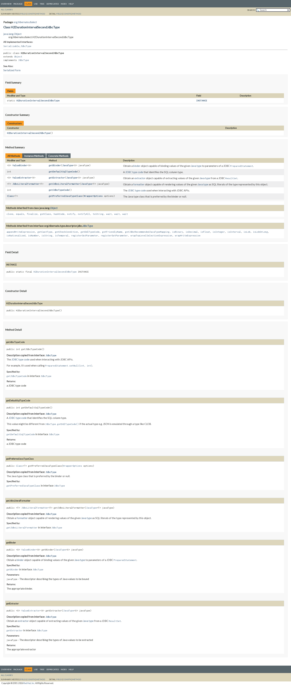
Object (18, 56)
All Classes (7, 9)
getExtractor (57, 177)
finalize (32, 214)
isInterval (234, 231)
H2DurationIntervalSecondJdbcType (38, 100)
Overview (6, 4)
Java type (196, 165)
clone (10, 214)
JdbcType (26, 46)
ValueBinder (19, 165)
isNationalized (16, 235)
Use (36, 4)
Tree (42, 4)
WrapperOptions (93, 196)
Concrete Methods (58, 155)
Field (23, 13)
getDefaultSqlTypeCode (63, 171)
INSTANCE (201, 100)
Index (64, 4)
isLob (247, 231)
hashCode (59, 214)
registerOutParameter (84, 235)
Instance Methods (34, 155)
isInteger (219, 231)
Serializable (11, 46)
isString (47, 235)
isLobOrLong (260, 231)
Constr (31, 13)
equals (20, 214)
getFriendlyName (112, 231)
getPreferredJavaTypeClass (66, 196)
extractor (140, 178)
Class (10, 196)
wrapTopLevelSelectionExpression (151, 235)
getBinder (55, 165)
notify (71, 214)
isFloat (205, 231)
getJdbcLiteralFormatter (64, 183)
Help (71, 4)
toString (98, 214)
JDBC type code (134, 172)
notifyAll (84, 214)
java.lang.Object (12, 33)
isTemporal (62, 235)
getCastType (45, 231)
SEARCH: (251, 10)
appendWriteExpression (21, 231)
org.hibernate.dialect (25, 22)
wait (109, 214)
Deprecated (52, 4)
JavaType (67, 165)
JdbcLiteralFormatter (25, 183)
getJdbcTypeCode (59, 190)
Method (40, 13)
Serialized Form (12, 70)
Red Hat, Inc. (29, 683)
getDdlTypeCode (90, 231)
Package (18, 4)
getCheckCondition (66, 231)
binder (136, 165)
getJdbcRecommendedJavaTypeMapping (147, 231)
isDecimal (192, 231)
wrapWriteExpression (188, 235)
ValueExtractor (21, 177)
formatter (138, 184)
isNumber (33, 235)
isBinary (177, 231)
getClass (45, 214)
